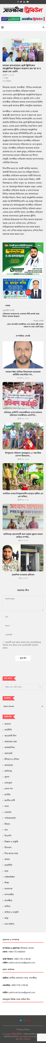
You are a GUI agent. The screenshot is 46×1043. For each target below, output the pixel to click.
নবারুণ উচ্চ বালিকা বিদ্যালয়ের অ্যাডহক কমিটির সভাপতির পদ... (23, 373)
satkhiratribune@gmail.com (21, 962)
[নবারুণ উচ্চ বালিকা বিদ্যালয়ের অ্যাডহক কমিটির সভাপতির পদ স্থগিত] (23, 354)
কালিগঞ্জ (8, 771)
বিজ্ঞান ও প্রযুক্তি (11, 841)
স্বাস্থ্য (6, 918)
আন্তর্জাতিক (9, 747)
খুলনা (6, 777)
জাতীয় (7, 794)
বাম (6, 830)
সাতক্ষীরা (8, 900)
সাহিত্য (7, 906)
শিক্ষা (6, 883)
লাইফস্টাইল (9, 877)
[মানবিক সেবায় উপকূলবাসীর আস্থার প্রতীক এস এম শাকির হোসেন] (23, 476)
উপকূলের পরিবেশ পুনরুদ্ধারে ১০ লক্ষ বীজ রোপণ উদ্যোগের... (23, 454)
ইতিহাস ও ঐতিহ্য (11, 759)
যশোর (7, 859)
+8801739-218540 (22, 959)
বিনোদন (8, 847)
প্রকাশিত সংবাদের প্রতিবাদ (23, 574)
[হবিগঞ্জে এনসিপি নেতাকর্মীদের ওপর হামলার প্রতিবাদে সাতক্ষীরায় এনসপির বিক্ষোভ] (23, 395)
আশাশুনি (8, 753)
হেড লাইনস (9, 924)
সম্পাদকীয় (9, 894)
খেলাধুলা (8, 783)
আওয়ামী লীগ (10, 736)
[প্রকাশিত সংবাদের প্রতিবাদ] (23, 557)
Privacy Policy (23, 1029)
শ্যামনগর (8, 889)
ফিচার (7, 824)
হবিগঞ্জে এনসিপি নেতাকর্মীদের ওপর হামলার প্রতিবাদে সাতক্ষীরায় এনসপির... (23, 414)
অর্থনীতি (8, 730)
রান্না (6, 871)
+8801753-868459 (16, 952)
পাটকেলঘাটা (10, 818)
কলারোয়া (8, 765)
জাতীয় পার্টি (9, 800)
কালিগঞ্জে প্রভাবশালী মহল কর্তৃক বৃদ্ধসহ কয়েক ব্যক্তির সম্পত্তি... (23, 535)
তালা (6, 806)
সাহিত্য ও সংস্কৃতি (11, 912)
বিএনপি (7, 836)
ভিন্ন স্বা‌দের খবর (11, 853)
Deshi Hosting (24, 1039)
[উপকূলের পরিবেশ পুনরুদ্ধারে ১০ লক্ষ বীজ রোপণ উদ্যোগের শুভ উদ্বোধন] (23, 436)
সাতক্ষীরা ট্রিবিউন (15, 1034)
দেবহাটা (7, 812)
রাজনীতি (8, 865)
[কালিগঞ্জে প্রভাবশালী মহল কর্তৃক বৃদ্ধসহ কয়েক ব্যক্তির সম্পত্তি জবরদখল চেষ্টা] (23, 517)
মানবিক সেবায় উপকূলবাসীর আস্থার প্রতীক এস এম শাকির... (23, 495)
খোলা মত (8, 788)
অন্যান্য (7, 724)
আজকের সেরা (10, 741)
